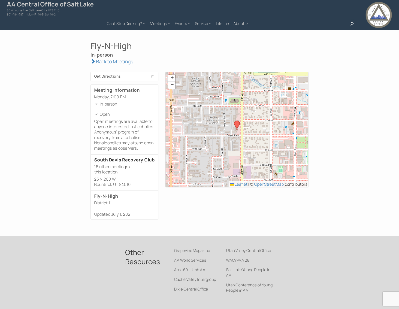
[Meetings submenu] (169, 23)
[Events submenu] (189, 23)
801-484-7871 (15, 14)
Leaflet (240, 184)
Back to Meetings (114, 61)
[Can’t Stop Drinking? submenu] (144, 23)
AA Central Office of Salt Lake (50, 4)
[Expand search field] (352, 23)
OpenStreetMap (269, 184)
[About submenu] (246, 23)
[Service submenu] (210, 23)
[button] (235, 122)
